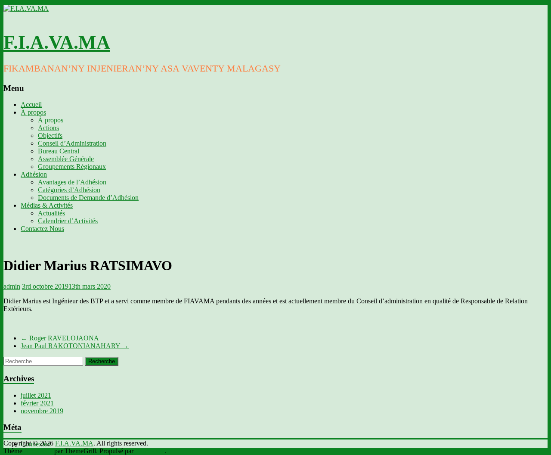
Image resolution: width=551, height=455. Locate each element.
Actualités (51, 213)
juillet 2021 (36, 395)
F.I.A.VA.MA (56, 42)
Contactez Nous (42, 228)
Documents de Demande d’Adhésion (88, 197)
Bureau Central (58, 151)
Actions (48, 127)
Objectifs (50, 135)
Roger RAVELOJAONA (60, 338)
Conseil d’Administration (72, 143)
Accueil (31, 104)
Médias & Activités (47, 205)
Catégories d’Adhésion (69, 189)
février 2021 (37, 403)
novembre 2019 (42, 410)
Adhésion (34, 174)
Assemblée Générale (66, 158)
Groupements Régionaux (72, 166)
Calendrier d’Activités (68, 220)
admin (11, 286)
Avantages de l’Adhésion (72, 182)
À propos (33, 112)
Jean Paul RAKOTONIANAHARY (75, 345)
